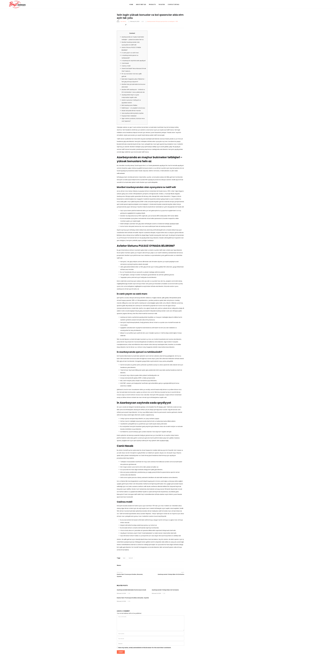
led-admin (123, 21)
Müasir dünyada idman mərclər (131, 110)
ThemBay (184, 666)
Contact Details (173, 4)
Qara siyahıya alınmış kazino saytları (133, 113)
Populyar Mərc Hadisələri (129, 116)
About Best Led (141, 4)
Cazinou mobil (126, 66)
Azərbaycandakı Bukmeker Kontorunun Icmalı (131, 590)
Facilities (162, 4)
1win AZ (131, 558)
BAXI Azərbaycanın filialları (129, 105)
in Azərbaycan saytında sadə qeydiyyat (134, 60)
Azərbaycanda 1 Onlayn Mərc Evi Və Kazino (165, 590)
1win (124, 558)
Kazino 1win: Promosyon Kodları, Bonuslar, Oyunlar (133, 598)
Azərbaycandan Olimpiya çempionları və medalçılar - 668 (162, 21)
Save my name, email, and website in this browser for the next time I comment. (144, 647)
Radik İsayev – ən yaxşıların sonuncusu (133, 108)
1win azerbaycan (138, 305)
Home (131, 4)
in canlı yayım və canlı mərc (130, 53)
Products (152, 4)
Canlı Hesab (125, 63)
